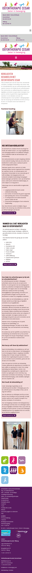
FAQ (2, 513)
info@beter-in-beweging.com (9, 567)
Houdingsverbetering (7, 494)
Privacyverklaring (5, 518)
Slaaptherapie (4, 498)
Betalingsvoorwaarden (7, 521)
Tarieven (3, 519)
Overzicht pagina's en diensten (9, 511)
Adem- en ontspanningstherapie (9, 496)
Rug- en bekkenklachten (7, 490)
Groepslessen (5, 500)
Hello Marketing (4, 570)
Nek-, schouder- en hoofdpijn (9, 492)
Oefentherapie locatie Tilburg (10, 541)
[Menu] (30, 30)
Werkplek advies (5, 502)
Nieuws (3, 509)
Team (2, 506)
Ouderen (3, 504)
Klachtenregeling (5, 523)
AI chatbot (11, 570)
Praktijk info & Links (6, 508)
